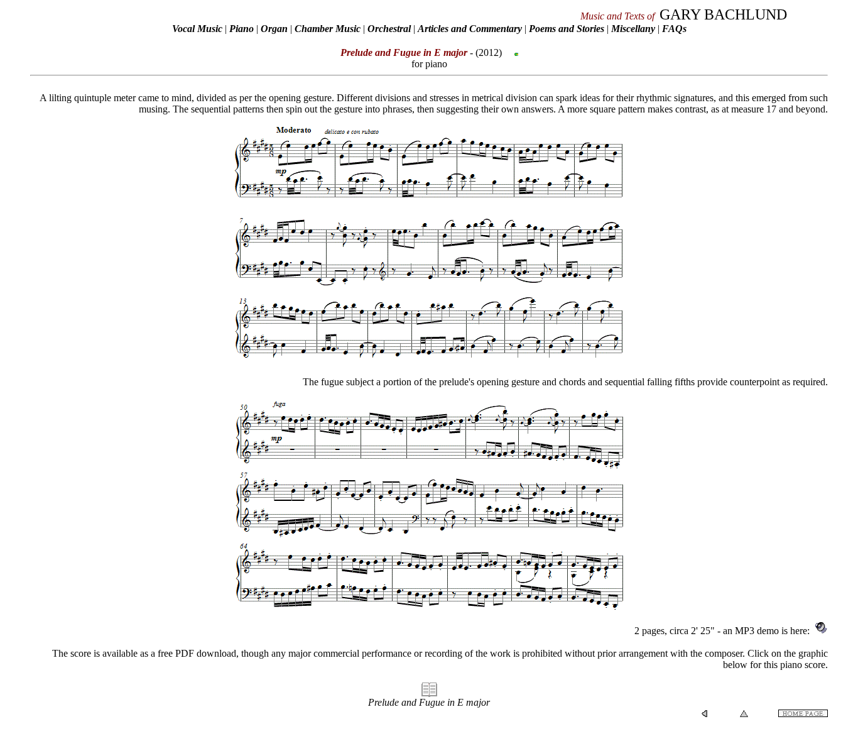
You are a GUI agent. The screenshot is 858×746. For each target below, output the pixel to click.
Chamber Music (328, 28)
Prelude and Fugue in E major (429, 702)
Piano (241, 28)
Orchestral (390, 28)
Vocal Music (197, 28)
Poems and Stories (566, 28)
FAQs (674, 28)
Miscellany (633, 28)
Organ (274, 28)
